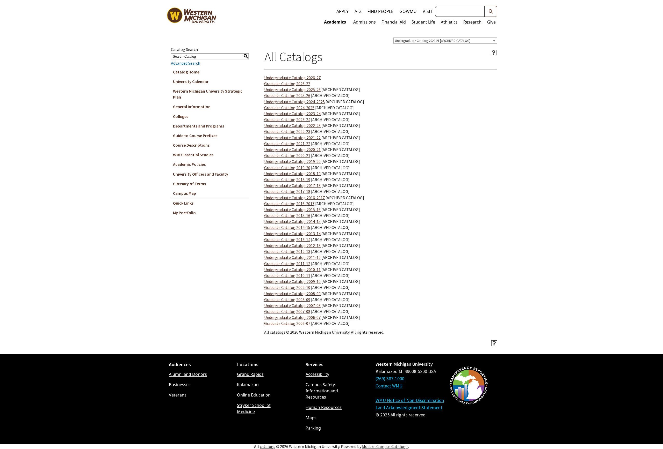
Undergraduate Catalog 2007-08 (292, 305)
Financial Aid (393, 22)
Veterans (177, 395)
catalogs (267, 446)
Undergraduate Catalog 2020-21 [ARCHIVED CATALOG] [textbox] (432, 41)
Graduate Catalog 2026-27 (287, 83)
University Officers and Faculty (200, 174)
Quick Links (183, 203)
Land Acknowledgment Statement (409, 407)
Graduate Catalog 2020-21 (287, 155)
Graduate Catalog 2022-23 (287, 131)
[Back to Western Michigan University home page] (191, 16)
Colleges (180, 116)
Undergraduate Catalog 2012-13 (292, 245)
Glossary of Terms (189, 183)
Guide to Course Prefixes (195, 135)
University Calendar (190, 81)
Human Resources (324, 407)
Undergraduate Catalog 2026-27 (292, 77)
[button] (491, 11)
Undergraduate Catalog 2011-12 (292, 257)
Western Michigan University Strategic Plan (207, 94)
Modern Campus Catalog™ (385, 446)
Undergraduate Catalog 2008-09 (292, 293)
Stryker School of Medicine (254, 408)
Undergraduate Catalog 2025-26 (292, 89)
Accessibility (317, 374)
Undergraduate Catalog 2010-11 (292, 269)
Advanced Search (185, 63)
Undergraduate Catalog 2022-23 (292, 125)
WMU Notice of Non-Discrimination (410, 400)
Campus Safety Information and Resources (322, 391)
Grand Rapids (250, 374)
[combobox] (445, 41)
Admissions (364, 22)
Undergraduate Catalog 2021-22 (292, 137)
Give (491, 22)
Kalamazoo (248, 384)
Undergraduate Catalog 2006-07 (292, 317)
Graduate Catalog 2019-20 (287, 167)
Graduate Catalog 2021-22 (287, 143)
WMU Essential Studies (193, 154)
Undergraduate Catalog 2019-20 (292, 161)
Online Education (254, 395)
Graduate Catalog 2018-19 (287, 179)
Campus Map (184, 193)
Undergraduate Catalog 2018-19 (292, 173)
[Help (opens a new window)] (493, 52)
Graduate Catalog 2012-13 (287, 251)
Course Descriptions (191, 145)
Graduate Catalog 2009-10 (287, 287)
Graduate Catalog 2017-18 (287, 191)
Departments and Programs (198, 126)
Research (472, 22)
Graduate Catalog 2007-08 (287, 311)
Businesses (180, 384)
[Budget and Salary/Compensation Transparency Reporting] (468, 399)
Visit (428, 11)
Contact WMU (389, 386)
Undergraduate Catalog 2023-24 (292, 113)
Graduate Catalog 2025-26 (287, 95)
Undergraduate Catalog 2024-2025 (294, 101)
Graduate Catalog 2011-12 (287, 263)
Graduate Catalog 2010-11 (287, 275)
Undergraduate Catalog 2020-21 (292, 149)
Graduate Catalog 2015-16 (287, 215)
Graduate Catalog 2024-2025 (289, 107)
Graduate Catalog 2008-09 (287, 299)
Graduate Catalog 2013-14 (287, 239)
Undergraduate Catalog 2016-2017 (294, 197)
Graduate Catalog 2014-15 (287, 227)
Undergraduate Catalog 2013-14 (292, 233)
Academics (335, 22)
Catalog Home (186, 71)
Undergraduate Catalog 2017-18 (292, 185)
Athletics (449, 22)
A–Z (358, 11)
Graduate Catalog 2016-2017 (289, 203)
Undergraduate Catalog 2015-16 (292, 209)
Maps (311, 418)
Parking (313, 428)
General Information (192, 106)
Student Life (423, 22)
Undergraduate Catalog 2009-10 (292, 281)
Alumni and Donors (188, 374)
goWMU (408, 11)
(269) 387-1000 (390, 378)
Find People (380, 11)
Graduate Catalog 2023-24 (287, 119)
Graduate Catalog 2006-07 (287, 323)
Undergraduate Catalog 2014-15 (292, 221)
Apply (342, 11)
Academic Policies (189, 164)
